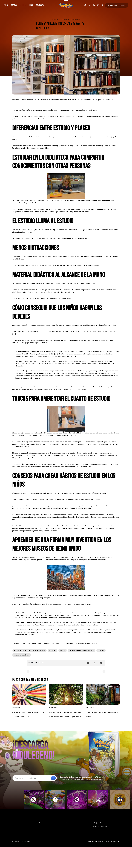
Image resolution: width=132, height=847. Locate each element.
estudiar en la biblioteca (21, 655)
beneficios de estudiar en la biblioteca (82, 650)
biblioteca (101, 650)
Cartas (14, 5)
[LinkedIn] (101, 663)
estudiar (62, 650)
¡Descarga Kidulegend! (117, 5)
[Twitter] (89, 5)
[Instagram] (102, 5)
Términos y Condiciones (95, 841)
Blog (31, 5)
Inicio (6, 5)
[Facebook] (85, 5)
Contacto (40, 5)
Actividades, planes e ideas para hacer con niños (29, 650)
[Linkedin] (98, 5)
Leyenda (23, 5)
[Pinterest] (94, 5)
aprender (52, 650)
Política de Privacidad (113, 841)
